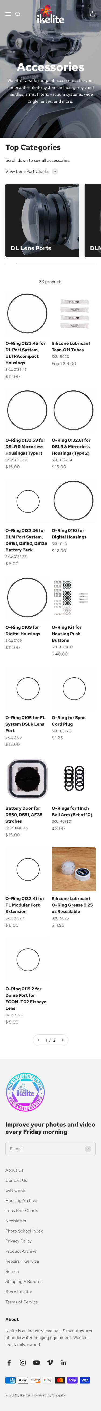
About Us (14, 1170)
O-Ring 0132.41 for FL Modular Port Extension (24, 905)
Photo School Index (24, 1231)
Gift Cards (15, 1190)
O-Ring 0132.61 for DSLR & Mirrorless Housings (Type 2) (71, 446)
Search (12, 1271)
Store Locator (18, 1292)
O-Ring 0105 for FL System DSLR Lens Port (25, 724)
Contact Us (16, 1180)
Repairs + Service (22, 1261)
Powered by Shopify (48, 1395)
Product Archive (21, 1251)
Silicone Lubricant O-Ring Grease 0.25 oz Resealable (72, 905)
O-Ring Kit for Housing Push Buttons (67, 633)
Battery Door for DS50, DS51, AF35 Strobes (24, 814)
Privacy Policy (18, 1241)
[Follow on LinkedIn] (64, 1362)
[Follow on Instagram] (22, 1362)
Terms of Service (21, 1302)
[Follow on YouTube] (36, 1362)
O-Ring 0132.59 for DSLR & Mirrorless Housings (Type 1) (25, 446)
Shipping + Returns (23, 1281)
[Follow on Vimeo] (50, 1362)
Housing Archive (21, 1200)
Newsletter (16, 1221)
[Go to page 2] (62, 1040)
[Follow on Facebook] (9, 1362)
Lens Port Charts (21, 1210)
